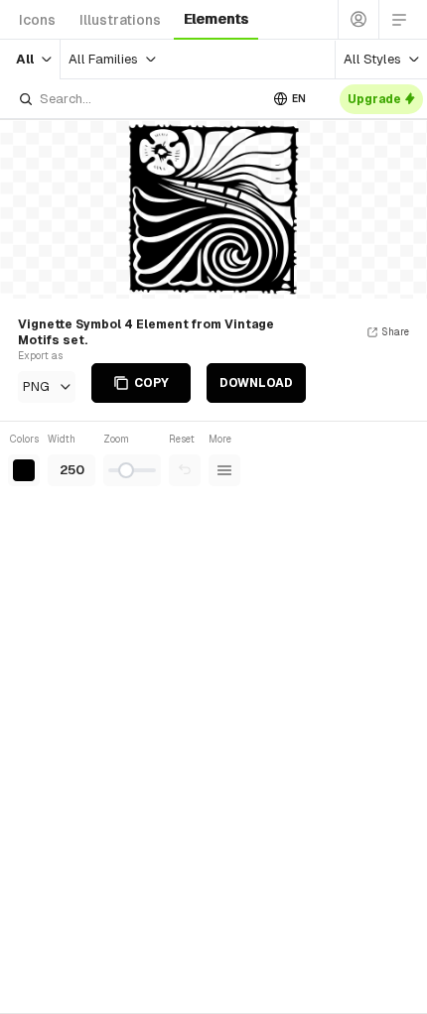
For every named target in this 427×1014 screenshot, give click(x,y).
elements (216, 19)
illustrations (120, 20)
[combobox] (138, 98)
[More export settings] (224, 470)
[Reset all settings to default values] (185, 470)
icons (37, 20)
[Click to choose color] (24, 470)
